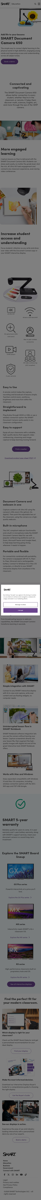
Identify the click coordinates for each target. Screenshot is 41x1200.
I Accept (20, 610)
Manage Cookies (20, 604)
